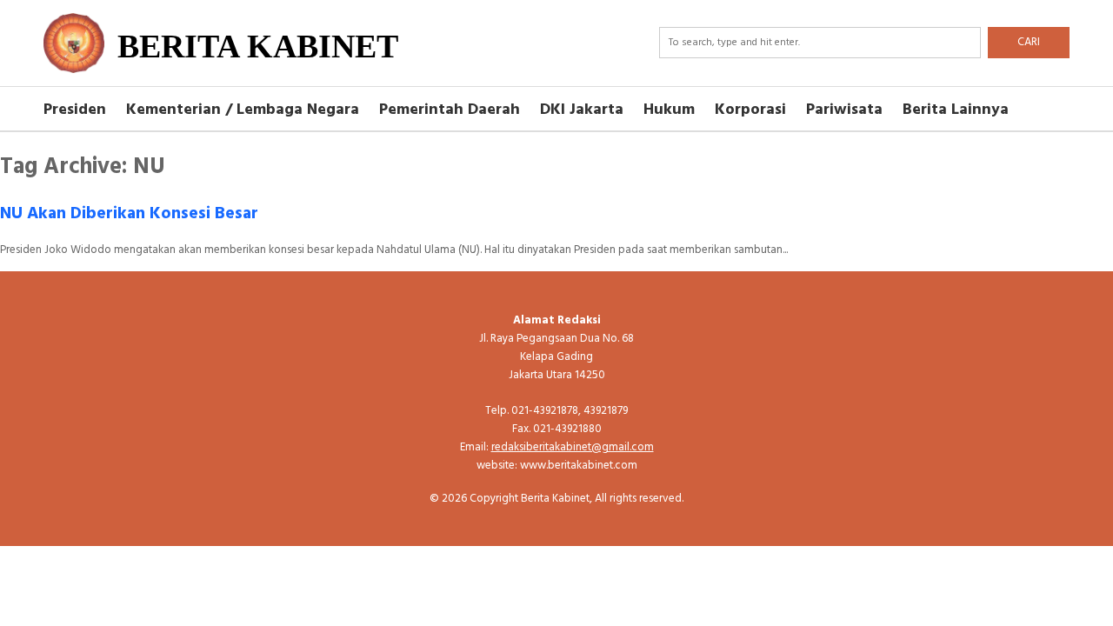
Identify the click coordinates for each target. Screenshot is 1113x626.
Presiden (74, 110)
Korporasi (750, 110)
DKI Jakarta (581, 110)
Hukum (669, 110)
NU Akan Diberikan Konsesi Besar (129, 214)
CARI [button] (1028, 42)
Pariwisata (844, 110)
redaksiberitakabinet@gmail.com (572, 447)
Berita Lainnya (956, 110)
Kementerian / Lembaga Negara (242, 110)
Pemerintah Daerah (449, 110)
